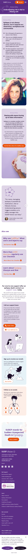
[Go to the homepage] (7, 2)
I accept (7, 548)
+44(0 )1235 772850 (7, 459)
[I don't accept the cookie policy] (25, 537)
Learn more (14, 552)
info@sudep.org (6, 460)
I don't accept (20, 548)
